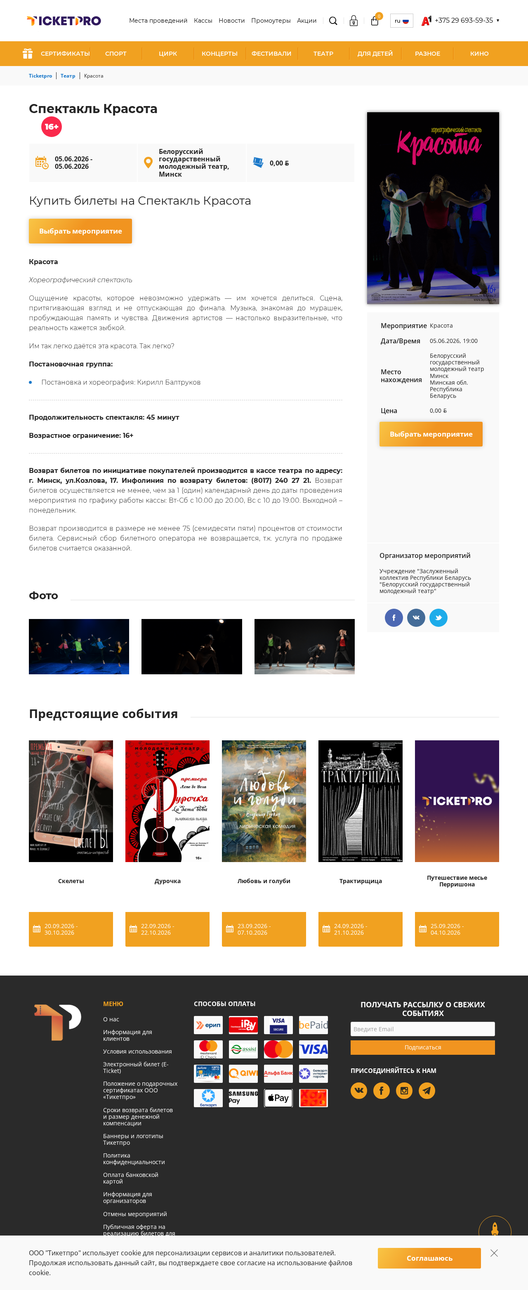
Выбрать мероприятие (80, 231)
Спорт (116, 53)
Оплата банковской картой (130, 1178)
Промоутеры (271, 20)
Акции (307, 20)
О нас (111, 1019)
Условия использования (137, 1051)
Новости (232, 20)
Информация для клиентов (127, 1035)
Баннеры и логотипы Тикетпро (133, 1139)
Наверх (495, 1239)
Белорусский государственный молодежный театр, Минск (194, 163)
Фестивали (272, 53)
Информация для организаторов (127, 1197)
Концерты (220, 53)
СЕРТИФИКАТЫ (65, 53)
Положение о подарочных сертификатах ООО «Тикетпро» (140, 1090)
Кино (479, 53)
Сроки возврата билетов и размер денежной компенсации (138, 1116)
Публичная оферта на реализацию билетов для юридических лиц (139, 1233)
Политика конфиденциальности (134, 1158)
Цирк (168, 53)
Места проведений (158, 20)
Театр (323, 53)
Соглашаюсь (430, 1258)
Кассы (203, 20)
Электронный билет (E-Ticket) (136, 1067)
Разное (427, 53)
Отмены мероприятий (135, 1214)
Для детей (375, 53)
